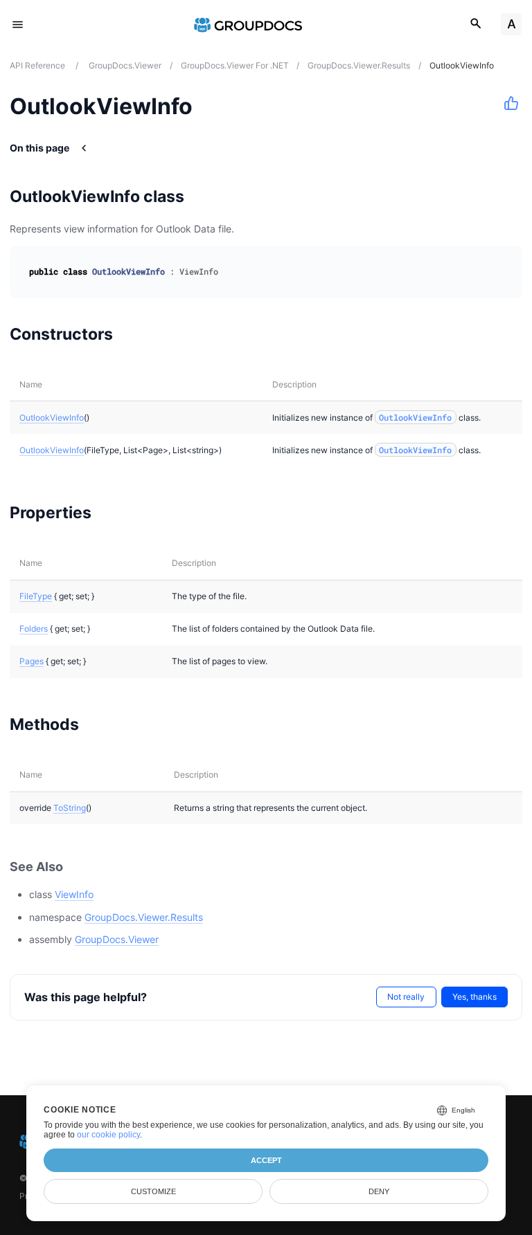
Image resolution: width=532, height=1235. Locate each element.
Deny (379, 1191)
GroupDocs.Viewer (117, 939)
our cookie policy (108, 1135)
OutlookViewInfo (51, 417)
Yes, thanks (474, 996)
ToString (69, 808)
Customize (153, 1191)
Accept (266, 1160)
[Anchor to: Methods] (96, 724)
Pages (31, 661)
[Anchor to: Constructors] (130, 333)
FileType (35, 596)
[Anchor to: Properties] (109, 513)
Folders (33, 628)
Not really (406, 996)
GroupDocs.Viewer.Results (144, 917)
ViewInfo (74, 894)
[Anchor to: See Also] (78, 866)
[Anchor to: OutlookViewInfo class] (202, 196)
